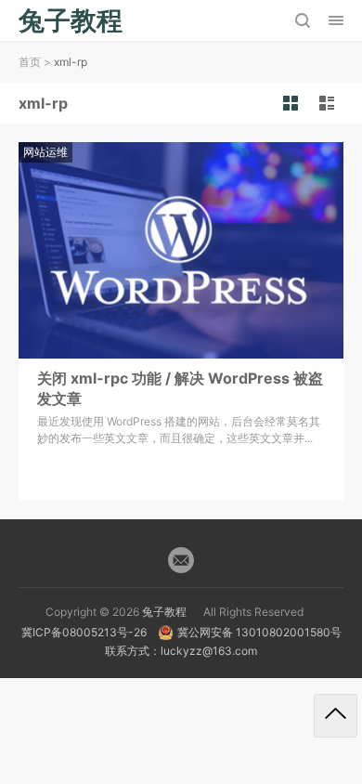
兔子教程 (164, 612)
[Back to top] (335, 716)
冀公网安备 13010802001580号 (259, 632)
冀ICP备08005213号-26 (84, 632)
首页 (30, 62)
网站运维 (45, 152)
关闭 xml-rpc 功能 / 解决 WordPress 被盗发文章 (180, 388)
